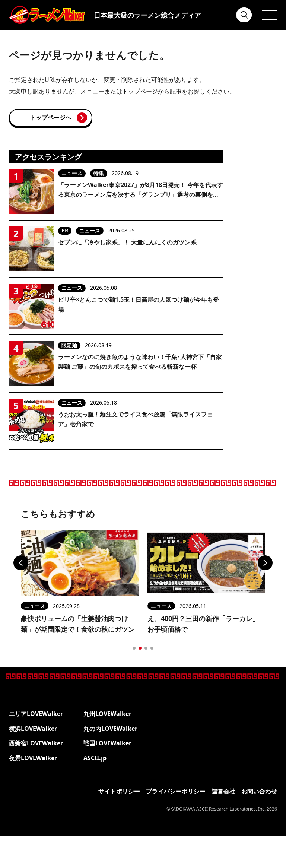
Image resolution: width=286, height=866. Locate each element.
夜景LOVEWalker (33, 758)
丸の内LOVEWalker (110, 728)
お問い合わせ (259, 791)
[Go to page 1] (134, 648)
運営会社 (223, 791)
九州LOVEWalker (107, 714)
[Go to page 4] (151, 648)
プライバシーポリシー (176, 791)
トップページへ (51, 117)
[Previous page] (20, 562)
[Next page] (265, 562)
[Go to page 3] (145, 648)
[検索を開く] (244, 14)
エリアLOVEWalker (36, 714)
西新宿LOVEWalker (36, 743)
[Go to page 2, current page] (140, 648)
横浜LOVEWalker (33, 728)
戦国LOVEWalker (107, 743)
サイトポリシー (119, 791)
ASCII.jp (95, 758)
